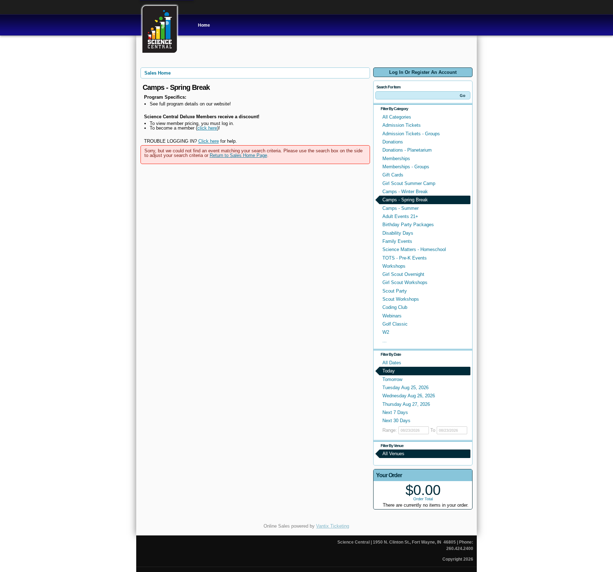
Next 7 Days (395, 412)
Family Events (397, 241)
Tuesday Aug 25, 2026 (405, 387)
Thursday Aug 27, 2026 (406, 404)
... (384, 340)
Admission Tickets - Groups (411, 133)
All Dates (391, 362)
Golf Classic (395, 324)
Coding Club (394, 307)
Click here (208, 141)
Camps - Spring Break (405, 199)
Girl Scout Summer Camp (408, 183)
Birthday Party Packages (408, 224)
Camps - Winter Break (405, 191)
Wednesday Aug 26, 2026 (408, 395)
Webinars (392, 315)
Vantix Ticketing (332, 526)
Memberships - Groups (405, 166)
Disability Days (397, 233)
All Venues (393, 453)
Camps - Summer (400, 208)
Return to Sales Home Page (238, 155)
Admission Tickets (401, 125)
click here (207, 128)
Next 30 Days (396, 420)
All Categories (396, 117)
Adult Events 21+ (400, 216)
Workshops (393, 266)
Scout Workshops (400, 299)
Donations (392, 142)
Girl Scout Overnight (403, 274)
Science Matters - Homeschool (414, 249)
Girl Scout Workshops (404, 282)
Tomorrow (392, 379)
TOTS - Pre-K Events (404, 258)
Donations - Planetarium (407, 150)
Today (388, 371)
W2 (385, 332)
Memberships (396, 158)
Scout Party (394, 291)
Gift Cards (392, 175)
